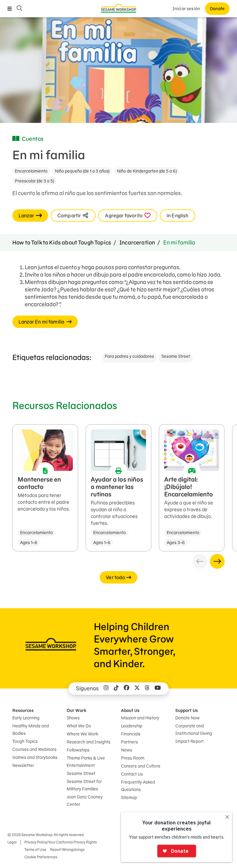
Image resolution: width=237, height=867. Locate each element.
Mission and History (140, 718)
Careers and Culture (140, 766)
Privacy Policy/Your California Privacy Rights (60, 842)
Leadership (131, 726)
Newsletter (23, 765)
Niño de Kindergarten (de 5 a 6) (147, 171)
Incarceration (137, 242)
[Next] (217, 561)
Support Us (186, 710)
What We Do (79, 726)
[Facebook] (126, 688)
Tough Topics (25, 741)
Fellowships (78, 750)
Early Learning (26, 718)
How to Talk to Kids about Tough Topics (61, 242)
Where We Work (82, 734)
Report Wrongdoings (67, 849)
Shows (73, 718)
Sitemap (129, 797)
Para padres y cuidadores (129, 356)
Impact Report (189, 741)
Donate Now (187, 718)
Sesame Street (175, 356)
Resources (23, 710)
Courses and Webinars (34, 749)
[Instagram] (106, 688)
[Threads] (147, 688)
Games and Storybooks (34, 757)
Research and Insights (88, 742)
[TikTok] (116, 688)
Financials (130, 734)
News (126, 750)
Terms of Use (35, 849)
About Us (130, 710)
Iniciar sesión (186, 8)
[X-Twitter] (137, 688)
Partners (129, 742)
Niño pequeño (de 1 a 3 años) (82, 171)
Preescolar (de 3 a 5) (34, 181)
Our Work (76, 710)
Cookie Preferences (40, 857)
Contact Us (132, 774)
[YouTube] (158, 688)
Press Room (132, 758)
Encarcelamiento (31, 171)
